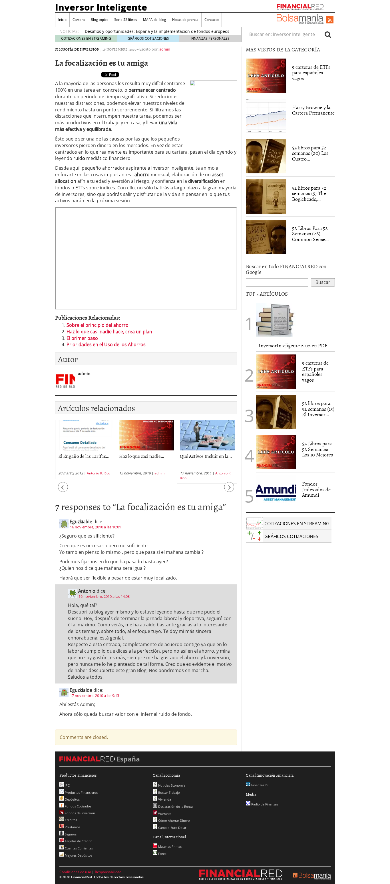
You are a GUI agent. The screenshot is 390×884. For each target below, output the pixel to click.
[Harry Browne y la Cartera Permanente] (266, 115)
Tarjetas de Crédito (78, 841)
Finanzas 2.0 (259, 785)
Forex (161, 853)
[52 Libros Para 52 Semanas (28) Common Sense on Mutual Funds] (266, 236)
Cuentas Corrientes (78, 848)
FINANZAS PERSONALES (210, 38)
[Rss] (330, 20)
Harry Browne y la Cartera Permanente (313, 110)
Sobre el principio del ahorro (97, 325)
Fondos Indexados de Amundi (316, 489)
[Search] (328, 34)
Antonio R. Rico (98, 473)
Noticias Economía (171, 785)
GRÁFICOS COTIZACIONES (148, 38)
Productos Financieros (81, 792)
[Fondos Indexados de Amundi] (276, 492)
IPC (67, 785)
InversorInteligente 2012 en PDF (293, 345)
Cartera (79, 19)
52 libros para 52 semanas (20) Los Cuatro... (310, 153)
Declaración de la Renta (175, 806)
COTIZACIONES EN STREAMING (86, 38)
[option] (85, 449)
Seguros (70, 834)
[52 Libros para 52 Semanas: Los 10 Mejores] (276, 451)
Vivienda (164, 799)
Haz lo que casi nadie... (141, 456)
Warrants (164, 813)
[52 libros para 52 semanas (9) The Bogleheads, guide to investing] (266, 196)
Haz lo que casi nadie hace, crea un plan (109, 331)
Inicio (62, 19)
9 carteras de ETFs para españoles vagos (311, 72)
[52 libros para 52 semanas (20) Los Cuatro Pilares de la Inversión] (266, 156)
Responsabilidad (108, 871)
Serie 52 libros (125, 19)
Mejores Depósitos (78, 855)
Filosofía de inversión (77, 49)
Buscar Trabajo (168, 792)
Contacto (211, 19)
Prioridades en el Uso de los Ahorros (106, 344)
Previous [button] (63, 490)
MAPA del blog (154, 19)
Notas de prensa (185, 19)
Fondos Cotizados (77, 806)
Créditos (70, 820)
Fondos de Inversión (79, 813)
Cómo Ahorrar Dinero (173, 820)
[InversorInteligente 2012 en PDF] (276, 319)
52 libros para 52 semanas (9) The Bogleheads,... (309, 193)
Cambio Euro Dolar (171, 827)
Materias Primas (169, 846)
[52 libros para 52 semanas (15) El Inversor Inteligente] (276, 411)
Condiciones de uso (75, 871)
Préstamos (72, 827)
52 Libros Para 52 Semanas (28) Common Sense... (310, 233)
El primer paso (82, 338)
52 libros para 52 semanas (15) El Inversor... (318, 408)
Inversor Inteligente (101, 7)
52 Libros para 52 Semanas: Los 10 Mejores (317, 449)
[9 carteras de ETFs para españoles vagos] (266, 75)
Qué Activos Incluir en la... (206, 456)
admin (164, 49)
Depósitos (72, 799)
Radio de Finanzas (264, 804)
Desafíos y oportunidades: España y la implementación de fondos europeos (157, 31)
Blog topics (99, 19)
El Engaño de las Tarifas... (83, 456)
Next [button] (229, 490)
